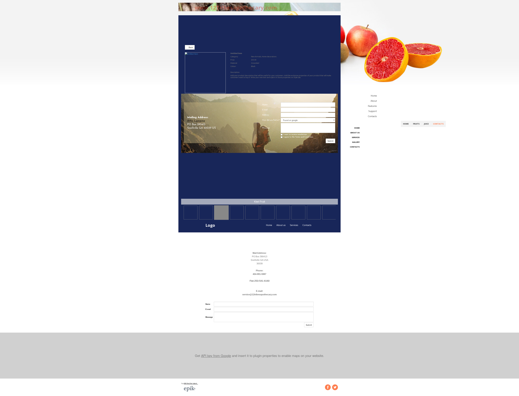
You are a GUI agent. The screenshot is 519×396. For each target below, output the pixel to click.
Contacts (306, 225)
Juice (426, 123)
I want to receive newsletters (294, 134)
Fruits (416, 123)
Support (372, 111)
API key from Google (216, 355)
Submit (330, 141)
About (374, 100)
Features (372, 106)
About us (281, 225)
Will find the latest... (191, 384)
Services (294, 225)
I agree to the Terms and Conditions (297, 137)
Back (190, 47)
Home (269, 225)
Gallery (356, 142)
